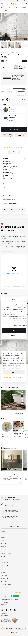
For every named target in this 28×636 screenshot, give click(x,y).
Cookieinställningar (19, 325)
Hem (2, 10)
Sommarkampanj (6, 0)
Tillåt (14, 330)
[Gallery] (14, 27)
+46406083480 (4, 613)
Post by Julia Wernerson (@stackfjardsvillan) (14, 286)
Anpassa (13, 335)
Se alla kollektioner (18, 414)
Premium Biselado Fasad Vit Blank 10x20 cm (10, 12)
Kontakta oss (4, 615)
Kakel (6, 10)
